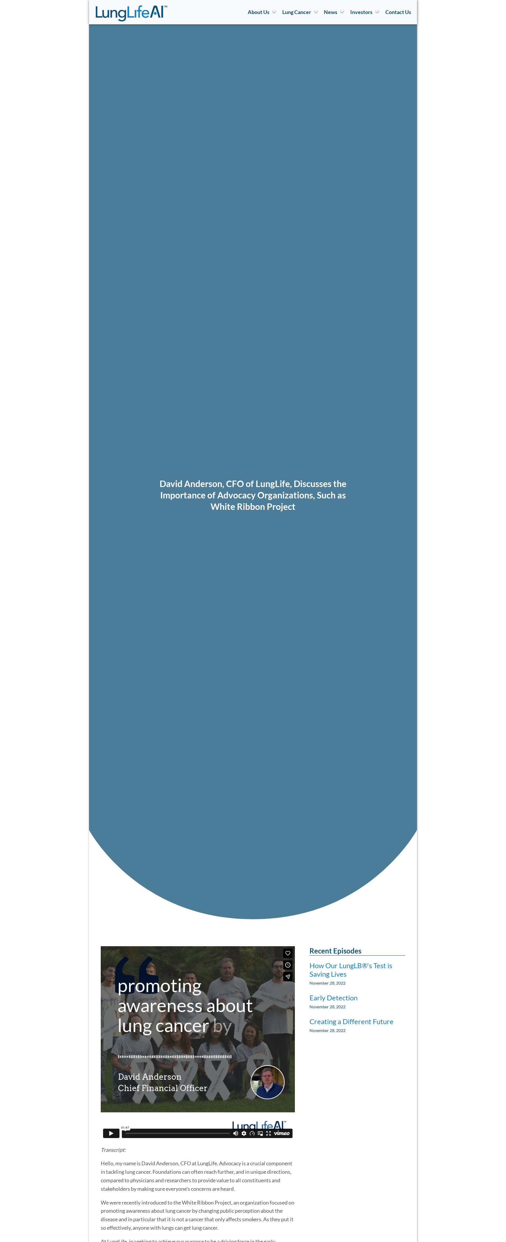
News (330, 12)
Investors (361, 12)
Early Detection (334, 998)
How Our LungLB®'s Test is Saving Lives (351, 969)
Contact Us (398, 12)
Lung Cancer (296, 12)
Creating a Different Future (352, 1021)
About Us (258, 12)
